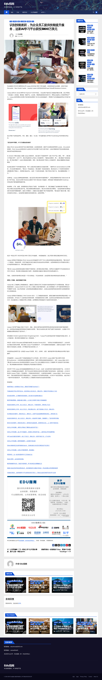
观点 (8, 583)
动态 (12, 12)
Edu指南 (9, 3)
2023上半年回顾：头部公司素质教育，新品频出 (20, 450)
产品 (11, 21)
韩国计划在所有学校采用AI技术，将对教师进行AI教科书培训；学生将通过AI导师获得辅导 (32, 468)
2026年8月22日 (12, 631)
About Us (96, 676)
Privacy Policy (83, 676)
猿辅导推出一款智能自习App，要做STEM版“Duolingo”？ (23, 386)
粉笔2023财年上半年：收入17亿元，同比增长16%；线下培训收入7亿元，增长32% (30, 409)
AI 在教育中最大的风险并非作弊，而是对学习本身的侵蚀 (38, 587)
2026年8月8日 (35, 631)
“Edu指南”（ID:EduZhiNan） (27, 540)
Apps (43, 12)
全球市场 (14, 21)
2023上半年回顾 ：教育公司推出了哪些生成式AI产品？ (22, 427)
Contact (90, 676)
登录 (19, 603)
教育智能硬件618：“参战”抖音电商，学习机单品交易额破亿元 (24, 463)
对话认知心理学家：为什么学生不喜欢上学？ (91, 46)
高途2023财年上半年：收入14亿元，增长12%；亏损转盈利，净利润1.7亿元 (28, 404)
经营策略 (28, 21)
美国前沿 (19, 581)
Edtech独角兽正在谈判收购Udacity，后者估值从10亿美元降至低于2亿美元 (28, 445)
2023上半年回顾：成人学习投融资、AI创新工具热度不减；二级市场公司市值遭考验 (31, 432)
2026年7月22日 (83, 631)
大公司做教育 (34, 12)
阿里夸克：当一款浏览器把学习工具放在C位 (19, 454)
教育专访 (25, 12)
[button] (93, 12)
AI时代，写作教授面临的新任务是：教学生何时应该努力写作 (85, 628)
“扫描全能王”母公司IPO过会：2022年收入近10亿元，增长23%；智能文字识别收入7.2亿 (32, 391)
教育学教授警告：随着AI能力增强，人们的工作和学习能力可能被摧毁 (27, 400)
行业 (18, 12)
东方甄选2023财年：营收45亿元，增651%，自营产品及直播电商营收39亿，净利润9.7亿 (32, 413)
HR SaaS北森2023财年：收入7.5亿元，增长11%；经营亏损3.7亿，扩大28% (29, 436)
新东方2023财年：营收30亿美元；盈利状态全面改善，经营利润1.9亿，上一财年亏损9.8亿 (32, 423)
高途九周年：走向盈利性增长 (15, 459)
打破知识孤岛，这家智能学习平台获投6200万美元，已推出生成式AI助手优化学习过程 (31, 472)
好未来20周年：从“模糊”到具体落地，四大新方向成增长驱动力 (25, 395)
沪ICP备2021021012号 (27, 676)
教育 (11, 581)
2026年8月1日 (59, 631)
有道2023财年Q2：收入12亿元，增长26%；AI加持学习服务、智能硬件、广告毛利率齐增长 (33, 418)
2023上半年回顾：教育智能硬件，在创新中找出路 (21, 441)
